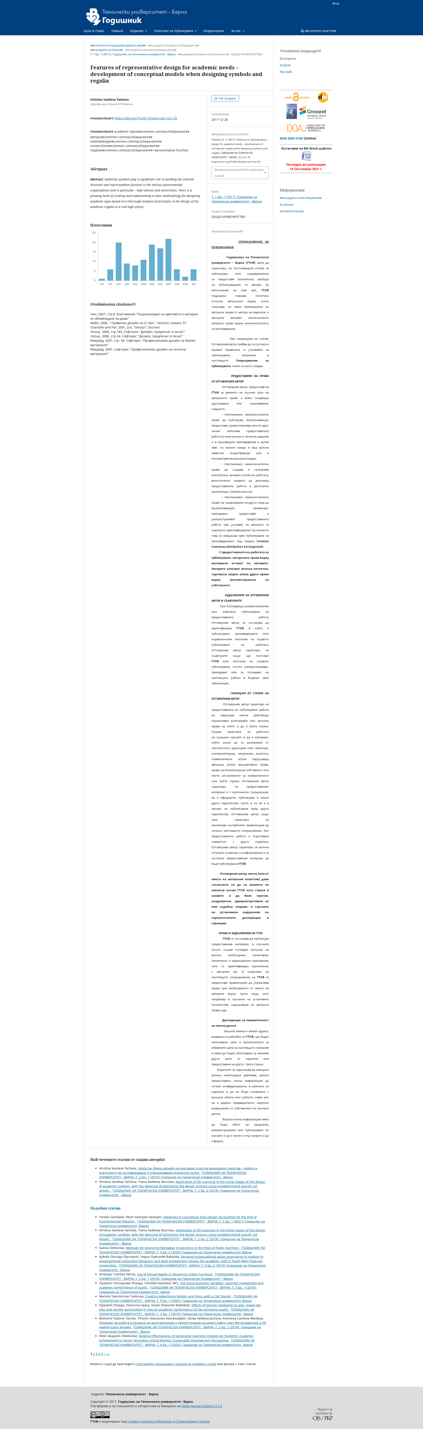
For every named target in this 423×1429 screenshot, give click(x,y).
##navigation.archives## (106, 50)
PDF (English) (227, 98)
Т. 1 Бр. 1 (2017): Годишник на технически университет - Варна (133, 54)
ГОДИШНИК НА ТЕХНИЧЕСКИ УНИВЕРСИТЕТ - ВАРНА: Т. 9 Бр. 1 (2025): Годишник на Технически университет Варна (178, 1298)
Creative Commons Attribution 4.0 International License (168, 1421)
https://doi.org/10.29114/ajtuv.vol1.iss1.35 (145, 118)
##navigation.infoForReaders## (301, 198)
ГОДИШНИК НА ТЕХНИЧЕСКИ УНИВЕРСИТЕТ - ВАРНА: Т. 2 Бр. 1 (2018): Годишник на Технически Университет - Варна (173, 1175)
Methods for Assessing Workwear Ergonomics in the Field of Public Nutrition (183, 1248)
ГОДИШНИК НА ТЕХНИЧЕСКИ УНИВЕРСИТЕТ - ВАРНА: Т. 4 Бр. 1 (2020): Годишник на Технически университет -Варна (177, 1342)
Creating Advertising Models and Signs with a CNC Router (188, 1296)
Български (288, 58)
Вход (335, 3)
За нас (236, 31)
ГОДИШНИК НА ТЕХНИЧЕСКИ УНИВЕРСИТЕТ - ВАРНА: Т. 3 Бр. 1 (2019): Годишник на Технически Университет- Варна (176, 1311)
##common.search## (320, 31)
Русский (286, 72)
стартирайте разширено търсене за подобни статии (175, 1364)
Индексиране (214, 31)
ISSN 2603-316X (291, 138)
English (285, 65)
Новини (117, 31)
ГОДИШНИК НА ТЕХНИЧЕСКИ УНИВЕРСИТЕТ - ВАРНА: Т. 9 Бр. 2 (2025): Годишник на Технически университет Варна (182, 1250)
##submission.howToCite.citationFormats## (239, 173)
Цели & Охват (94, 31)
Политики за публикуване (174, 31)
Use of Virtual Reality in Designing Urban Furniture (175, 1274)
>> (108, 1354)
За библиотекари (292, 211)
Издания (137, 31)
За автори (286, 204)
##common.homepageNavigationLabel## (118, 45)
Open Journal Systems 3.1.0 (202, 1406)
